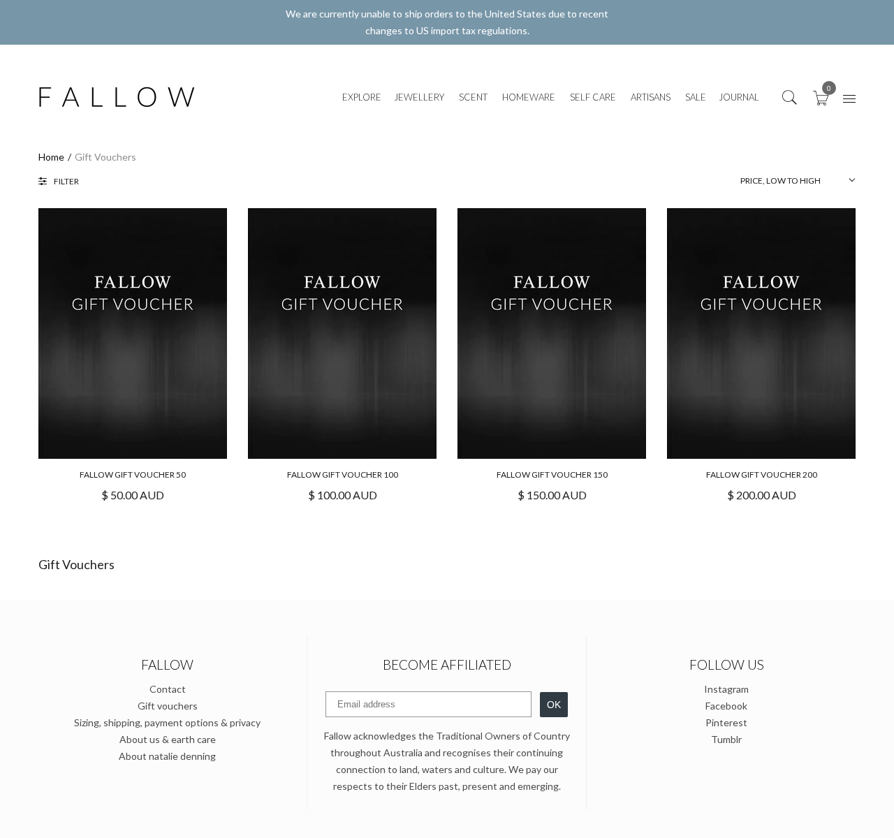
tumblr (726, 739)
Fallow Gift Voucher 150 (552, 474)
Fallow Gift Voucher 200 (761, 474)
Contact (167, 689)
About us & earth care (167, 739)
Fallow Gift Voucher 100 (342, 474)
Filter (66, 181)
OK (554, 704)
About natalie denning (167, 756)
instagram (726, 689)
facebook (726, 706)
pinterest (726, 722)
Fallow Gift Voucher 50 (133, 474)
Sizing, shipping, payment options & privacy (167, 722)
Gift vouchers (168, 706)
